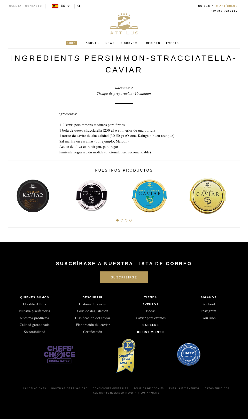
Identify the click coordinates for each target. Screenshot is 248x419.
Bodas (150, 310)
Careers (150, 325)
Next (234, 193)
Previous (13, 193)
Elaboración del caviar (93, 324)
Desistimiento (150, 332)
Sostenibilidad (34, 331)
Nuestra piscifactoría (34, 310)
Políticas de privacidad (69, 388)
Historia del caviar (93, 303)
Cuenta (15, 6)
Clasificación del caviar (92, 317)
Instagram (208, 310)
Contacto (33, 6)
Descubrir (93, 297)
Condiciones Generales (110, 388)
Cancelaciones (34, 388)
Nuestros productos (34, 317)
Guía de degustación (92, 310)
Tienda (150, 297)
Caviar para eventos (151, 317)
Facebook (209, 303)
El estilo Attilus (34, 303)
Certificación (92, 331)
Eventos (151, 304)
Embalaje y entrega (184, 388)
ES (63, 6)
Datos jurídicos (217, 388)
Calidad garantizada (35, 324)
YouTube (209, 317)
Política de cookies (149, 388)
